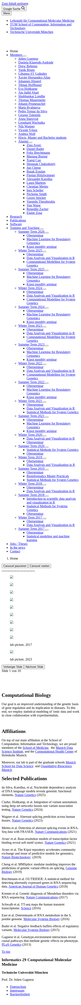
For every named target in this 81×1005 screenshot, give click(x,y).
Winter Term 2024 (30, 288)
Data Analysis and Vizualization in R (51, 465)
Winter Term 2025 (30, 250)
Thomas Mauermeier (31, 100)
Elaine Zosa (34, 213)
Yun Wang (33, 205)
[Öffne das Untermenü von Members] (24, 56)
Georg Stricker (36, 198)
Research (16, 216)
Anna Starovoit (28, 119)
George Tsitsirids (29, 115)
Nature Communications (51, 831)
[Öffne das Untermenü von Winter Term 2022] (44, 364)
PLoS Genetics (11, 944)
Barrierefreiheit (20, 994)
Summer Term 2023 (31, 344)
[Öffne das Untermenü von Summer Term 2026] (47, 232)
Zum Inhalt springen (15, 3)
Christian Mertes (37, 186)
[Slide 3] (10, 571)
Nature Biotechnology (16, 857)
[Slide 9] (30, 571)
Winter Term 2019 (30, 457)
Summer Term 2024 (31, 307)
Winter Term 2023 (30, 325)
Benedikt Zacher (37, 209)
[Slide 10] (33, 571)
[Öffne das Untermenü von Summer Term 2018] (47, 496)
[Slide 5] (16, 571)
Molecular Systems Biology (41, 919)
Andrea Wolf (26, 134)
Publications (18, 220)
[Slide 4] (13, 571)
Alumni (23, 141)
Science (26, 908)
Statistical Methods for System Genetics (53, 412)
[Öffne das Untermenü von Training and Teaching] (42, 229)
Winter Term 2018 (30, 483)
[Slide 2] (6, 571)
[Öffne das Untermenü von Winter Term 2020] (44, 435)
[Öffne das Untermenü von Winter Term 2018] (44, 484)
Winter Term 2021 (30, 401)
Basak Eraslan (36, 171)
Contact (15, 551)
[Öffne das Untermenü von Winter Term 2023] (44, 326)
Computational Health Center (54, 751)
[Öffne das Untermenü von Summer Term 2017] (47, 529)
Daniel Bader (35, 149)
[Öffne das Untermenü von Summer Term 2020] (47, 447)
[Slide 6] (20, 571)
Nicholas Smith (37, 194)
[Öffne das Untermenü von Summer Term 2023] (47, 345)
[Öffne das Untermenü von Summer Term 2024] (47, 308)
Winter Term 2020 (30, 434)
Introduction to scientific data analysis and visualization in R (51, 500)
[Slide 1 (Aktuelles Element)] (3, 571)
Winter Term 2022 (30, 363)
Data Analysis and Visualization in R (51, 258)
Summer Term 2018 (31, 495)
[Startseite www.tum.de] (9, 44)
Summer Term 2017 (31, 528)
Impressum (17, 990)
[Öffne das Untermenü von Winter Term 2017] (44, 518)
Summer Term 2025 (31, 269)
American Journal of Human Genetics (33, 886)
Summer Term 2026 (31, 231)
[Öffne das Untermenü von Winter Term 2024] (44, 289)
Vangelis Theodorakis (41, 201)
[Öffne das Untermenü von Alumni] (30, 142)
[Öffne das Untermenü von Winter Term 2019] (44, 458)
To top (6, 951)
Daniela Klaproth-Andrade (35, 62)
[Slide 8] (26, 571)
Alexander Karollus (39, 179)
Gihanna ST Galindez (32, 73)
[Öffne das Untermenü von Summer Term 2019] (47, 469)
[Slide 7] (23, 571)
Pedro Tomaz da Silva (32, 111)
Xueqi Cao (34, 160)
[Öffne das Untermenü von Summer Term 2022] (47, 383)
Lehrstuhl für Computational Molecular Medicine (42, 20)
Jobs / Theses (18, 544)
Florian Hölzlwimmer (41, 175)
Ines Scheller (35, 190)
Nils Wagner (26, 126)
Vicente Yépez (27, 130)
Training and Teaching (25, 228)
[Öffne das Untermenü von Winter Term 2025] (44, 251)
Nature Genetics (25, 795)
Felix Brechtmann (38, 152)
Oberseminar (35, 235)
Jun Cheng (34, 167)
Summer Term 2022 (31, 382)
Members (16, 55)
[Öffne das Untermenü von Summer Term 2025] (47, 270)
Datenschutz (18, 986)
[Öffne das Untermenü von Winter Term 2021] (44, 402)
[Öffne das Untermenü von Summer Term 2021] (47, 417)
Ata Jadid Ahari (28, 92)
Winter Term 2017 (30, 517)
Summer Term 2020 (31, 446)
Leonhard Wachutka (31, 122)
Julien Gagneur (28, 58)
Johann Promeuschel (31, 104)
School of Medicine (35, 747)
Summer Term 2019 (31, 468)
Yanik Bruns (26, 70)
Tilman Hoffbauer (30, 85)
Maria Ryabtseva (29, 107)
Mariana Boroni (37, 156)
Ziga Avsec (34, 145)
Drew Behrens (27, 66)
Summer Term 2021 (31, 416)
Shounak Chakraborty (41, 164)
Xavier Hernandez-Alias (34, 77)
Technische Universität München (31, 32)
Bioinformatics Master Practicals (48, 476)
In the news (17, 547)
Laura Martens (36, 182)
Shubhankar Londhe (31, 96)
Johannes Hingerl (29, 81)
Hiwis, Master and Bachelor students (42, 137)
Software (16, 224)
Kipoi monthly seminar (42, 246)
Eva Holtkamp (27, 88)
